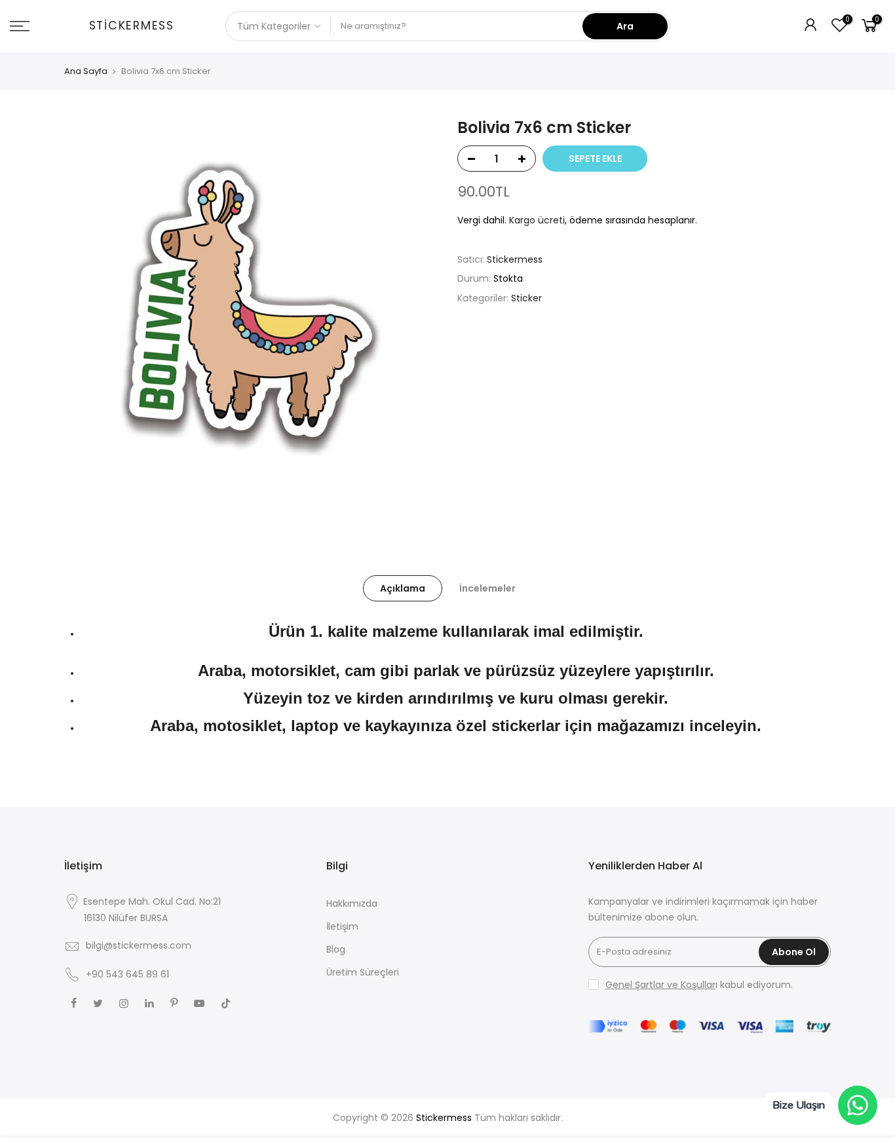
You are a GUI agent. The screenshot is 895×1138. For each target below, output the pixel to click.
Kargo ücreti (537, 220)
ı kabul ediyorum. (699, 984)
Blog (335, 949)
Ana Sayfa (85, 71)
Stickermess (131, 26)
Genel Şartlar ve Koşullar (660, 984)
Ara (625, 26)
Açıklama (402, 588)
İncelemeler (487, 588)
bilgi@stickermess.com (138, 945)
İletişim (342, 926)
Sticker (526, 298)
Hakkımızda (351, 903)
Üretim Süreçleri (362, 972)
